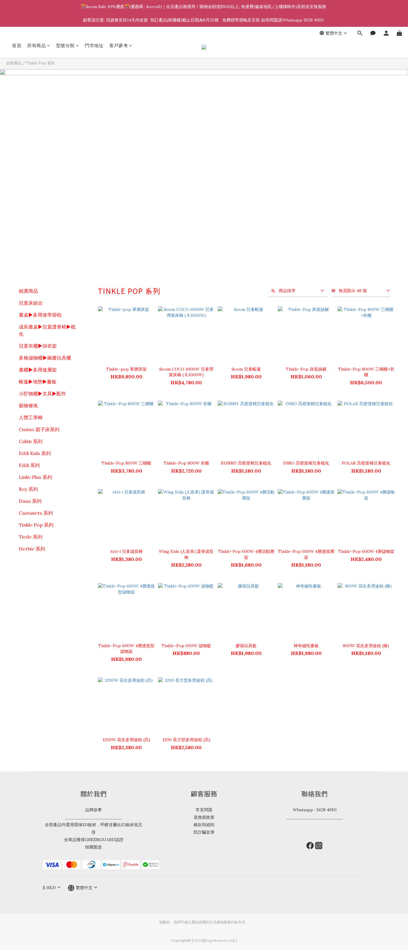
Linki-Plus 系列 (35, 477)
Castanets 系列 (36, 513)
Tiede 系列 (30, 537)
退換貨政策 (204, 817)
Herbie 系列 (32, 549)
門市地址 (94, 45)
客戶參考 (118, 45)
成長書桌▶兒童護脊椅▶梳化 (47, 330)
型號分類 (65, 45)
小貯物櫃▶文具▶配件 (42, 394)
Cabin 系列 (30, 441)
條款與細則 (204, 824)
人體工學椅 (31, 417)
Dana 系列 (30, 501)
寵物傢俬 (28, 405)
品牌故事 (93, 809)
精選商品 (28, 291)
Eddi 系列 (29, 465)
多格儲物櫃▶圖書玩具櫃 (45, 358)
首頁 (16, 45)
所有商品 (36, 45)
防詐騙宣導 (204, 832)
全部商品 (14, 63)
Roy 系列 (28, 489)
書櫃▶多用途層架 (38, 370)
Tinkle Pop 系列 (40, 63)
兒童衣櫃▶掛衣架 (38, 346)
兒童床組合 (31, 303)
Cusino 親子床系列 (39, 429)
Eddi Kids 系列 (35, 453)
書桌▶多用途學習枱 (40, 315)
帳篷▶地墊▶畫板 (37, 382)
